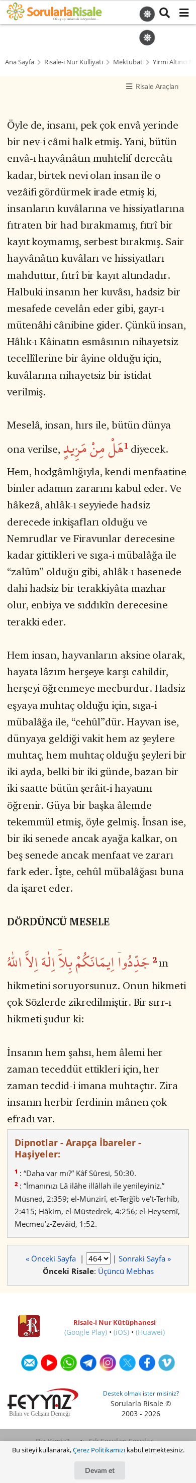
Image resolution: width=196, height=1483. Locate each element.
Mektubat (128, 62)
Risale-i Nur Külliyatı (73, 62)
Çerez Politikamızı (99, 1449)
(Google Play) (85, 1332)
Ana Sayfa (19, 62)
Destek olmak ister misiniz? (141, 1393)
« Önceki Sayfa (52, 1258)
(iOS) (121, 1332)
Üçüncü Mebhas (126, 1271)
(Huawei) (150, 1332)
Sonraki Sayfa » (145, 1258)
